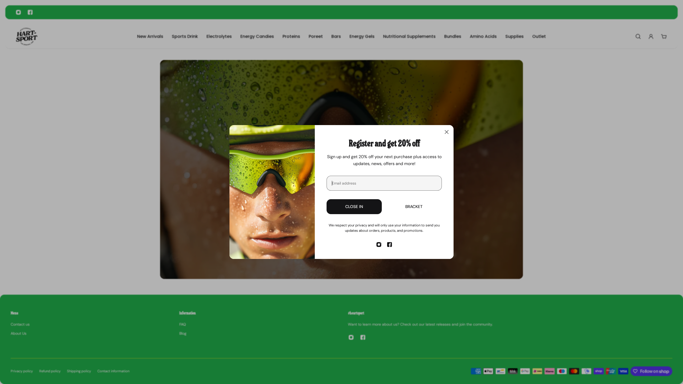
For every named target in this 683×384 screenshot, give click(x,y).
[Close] (446, 132)
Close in (354, 206)
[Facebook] (389, 244)
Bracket (414, 206)
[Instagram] (379, 244)
